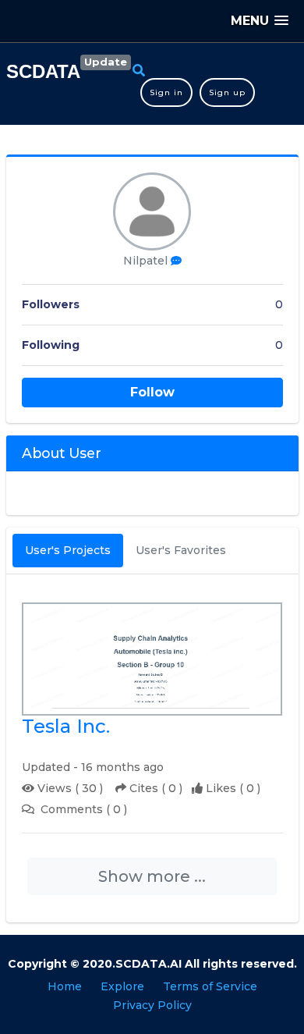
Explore (122, 986)
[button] (259, 21)
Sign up (227, 92)
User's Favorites (181, 550)
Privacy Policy (152, 1005)
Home (65, 986)
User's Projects (68, 550)
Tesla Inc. (66, 726)
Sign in (166, 92)
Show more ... (152, 876)
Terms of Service (210, 986)
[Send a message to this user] (176, 261)
